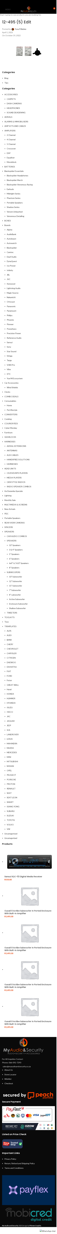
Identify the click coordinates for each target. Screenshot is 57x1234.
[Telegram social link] (35, 3)
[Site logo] (28, 9)
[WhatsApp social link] (32, 3)
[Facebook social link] (21, 3)
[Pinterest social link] (28, 3)
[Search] (48, 9)
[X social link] (25, 3)
